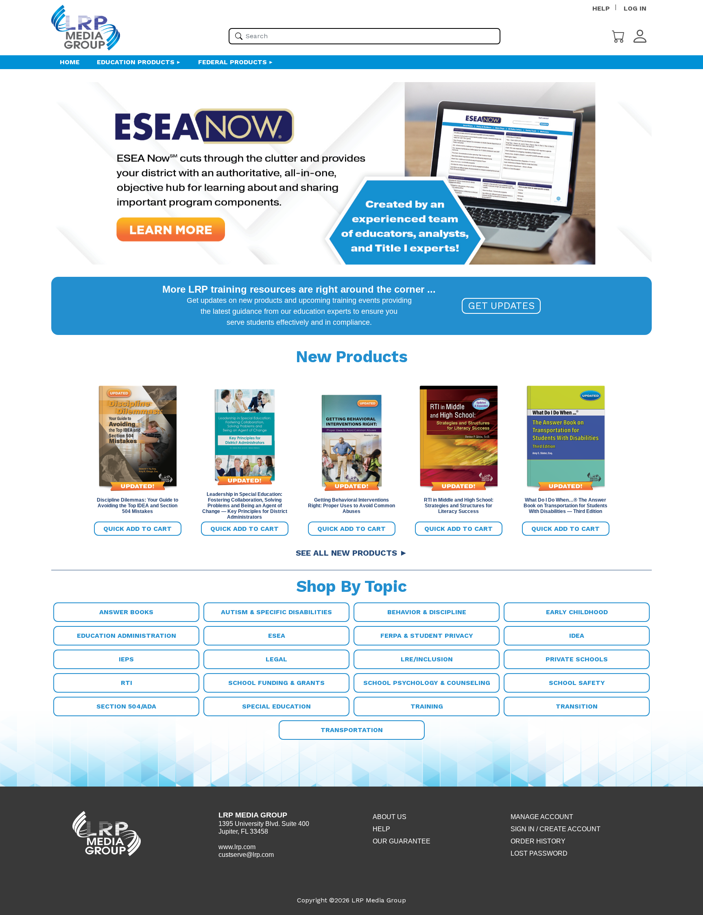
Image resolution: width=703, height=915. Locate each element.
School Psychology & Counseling (426, 683)
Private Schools (577, 659)
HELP (601, 8)
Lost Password (539, 853)
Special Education (276, 706)
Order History (538, 841)
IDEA (576, 635)
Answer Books (126, 612)
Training (426, 706)
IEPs (126, 659)
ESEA (276, 635)
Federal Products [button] (232, 62)
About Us (389, 816)
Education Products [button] (136, 62)
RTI (126, 683)
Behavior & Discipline (426, 612)
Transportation (352, 730)
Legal (276, 659)
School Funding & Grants (276, 683)
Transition (577, 706)
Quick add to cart (137, 528)
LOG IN (635, 8)
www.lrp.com (236, 846)
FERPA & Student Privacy (426, 635)
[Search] (238, 36)
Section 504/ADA (126, 706)
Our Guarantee (401, 841)
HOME (70, 62)
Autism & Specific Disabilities (276, 612)
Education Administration (126, 635)
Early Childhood (577, 612)
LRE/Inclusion (427, 659)
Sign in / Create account (555, 829)
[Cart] (618, 35)
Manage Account (542, 816)
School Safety (577, 683)
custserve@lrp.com (246, 854)
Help (381, 829)
